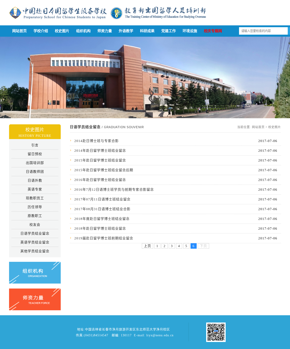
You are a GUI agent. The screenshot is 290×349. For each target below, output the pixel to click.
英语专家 (35, 189)
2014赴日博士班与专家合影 (96, 141)
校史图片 (62, 31)
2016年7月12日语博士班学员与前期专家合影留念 (114, 189)
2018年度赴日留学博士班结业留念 (102, 219)
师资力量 (104, 31)
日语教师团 (35, 171)
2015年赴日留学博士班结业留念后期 (103, 170)
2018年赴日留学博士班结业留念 (100, 228)
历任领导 (35, 207)
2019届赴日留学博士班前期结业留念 (103, 238)
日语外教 (35, 180)
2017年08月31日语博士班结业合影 (102, 209)
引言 (35, 145)
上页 (147, 246)
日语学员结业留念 (34, 233)
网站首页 (19, 31)
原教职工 (35, 216)
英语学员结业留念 (34, 242)
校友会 (34, 224)
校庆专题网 (213, 31)
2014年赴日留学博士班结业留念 (100, 150)
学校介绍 (41, 31)
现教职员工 (35, 198)
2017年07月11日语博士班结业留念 (102, 199)
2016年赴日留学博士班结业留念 (100, 180)
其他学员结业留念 (34, 251)
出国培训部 (35, 163)
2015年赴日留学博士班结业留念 (100, 160)
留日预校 (35, 154)
